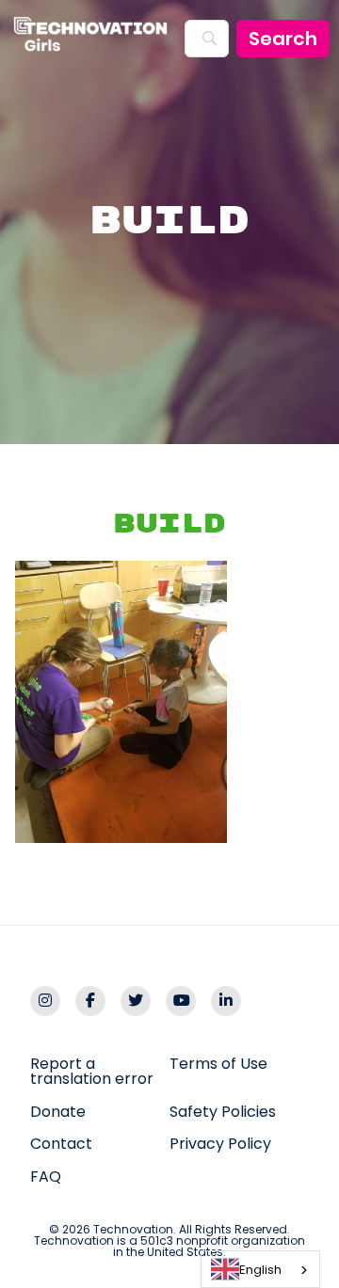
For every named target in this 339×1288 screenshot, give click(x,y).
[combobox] (260, 1269)
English (260, 1270)
